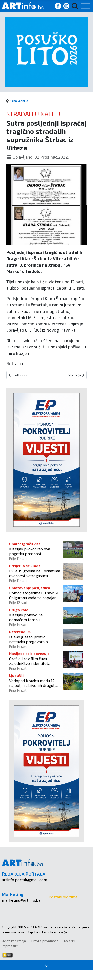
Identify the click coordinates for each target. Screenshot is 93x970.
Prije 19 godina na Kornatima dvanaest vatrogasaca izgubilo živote (34, 573)
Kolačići (69, 941)
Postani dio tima (63, 896)
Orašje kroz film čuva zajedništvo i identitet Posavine (28, 661)
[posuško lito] (46, 51)
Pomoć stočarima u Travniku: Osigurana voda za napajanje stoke (34, 595)
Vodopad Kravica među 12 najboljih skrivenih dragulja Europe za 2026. (33, 683)
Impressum (10, 946)
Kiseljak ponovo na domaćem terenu (26, 617)
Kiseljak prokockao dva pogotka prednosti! (29, 551)
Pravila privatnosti (45, 941)
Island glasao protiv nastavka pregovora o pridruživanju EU (28, 639)
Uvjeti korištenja (14, 941)
